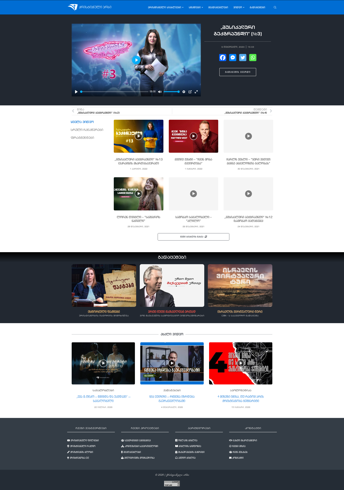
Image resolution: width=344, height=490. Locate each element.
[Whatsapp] (252, 57)
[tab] (92, 122)
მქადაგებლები (218, 7)
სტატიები (195, 7)
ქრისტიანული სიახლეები (164, 7)
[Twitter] (242, 57)
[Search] (275, 7)
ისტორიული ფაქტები (104, 312)
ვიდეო (237, 7)
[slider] (114, 91)
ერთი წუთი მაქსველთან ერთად (172, 312)
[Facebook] (222, 57)
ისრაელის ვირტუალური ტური (240, 312)
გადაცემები (257, 7)
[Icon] (138, 136)
